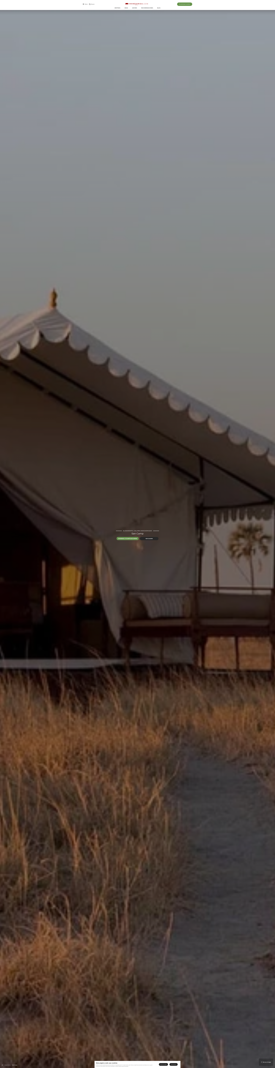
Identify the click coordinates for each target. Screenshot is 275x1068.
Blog (158, 8)
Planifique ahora (184, 4)
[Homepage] (2, 1065)
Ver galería (149, 538)
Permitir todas (163, 1064)
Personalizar (173, 1064)
